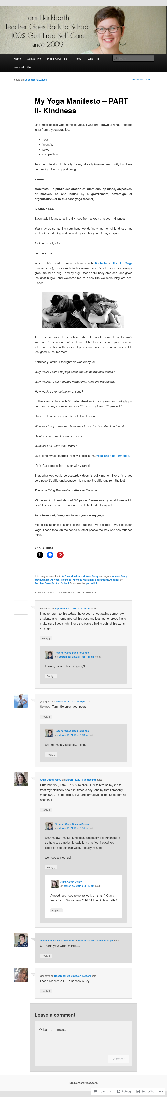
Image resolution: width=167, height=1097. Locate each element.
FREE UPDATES (57, 58)
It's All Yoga (53, 579)
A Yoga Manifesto (72, 576)
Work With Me (22, 67)
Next (150, 79)
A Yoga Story (90, 576)
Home (17, 58)
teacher (114, 579)
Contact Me (34, 58)
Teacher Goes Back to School (52, 583)
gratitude (40, 579)
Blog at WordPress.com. (83, 1083)
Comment (118, 1059)
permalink (92, 583)
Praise (77, 58)
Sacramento (102, 579)
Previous (136, 79)
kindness (66, 579)
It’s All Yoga (122, 263)
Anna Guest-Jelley (50, 779)
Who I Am (94, 58)
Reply (46, 638)
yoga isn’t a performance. (113, 455)
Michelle (101, 263)
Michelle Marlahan (83, 579)
